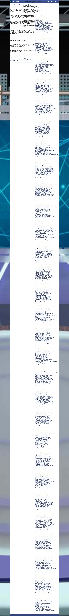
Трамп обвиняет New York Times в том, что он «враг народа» (44, 231)
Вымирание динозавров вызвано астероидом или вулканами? (44, 567)
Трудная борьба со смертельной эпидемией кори (42, 583)
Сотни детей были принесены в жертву (41, 53)
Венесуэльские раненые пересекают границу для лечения (43, 297)
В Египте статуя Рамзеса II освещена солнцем (42, 395)
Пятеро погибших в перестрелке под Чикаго (41, 394)
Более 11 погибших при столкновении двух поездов (42, 107)
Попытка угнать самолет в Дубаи (40, 358)
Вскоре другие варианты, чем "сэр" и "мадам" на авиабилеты (44, 169)
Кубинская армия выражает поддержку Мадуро (42, 132)
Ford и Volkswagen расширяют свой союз (41, 591)
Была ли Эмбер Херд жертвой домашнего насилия (42, 434)
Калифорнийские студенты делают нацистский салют (43, 381)
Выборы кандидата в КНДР (39, 165)
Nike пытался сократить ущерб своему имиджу (42, 475)
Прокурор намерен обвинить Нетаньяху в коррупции (43, 377)
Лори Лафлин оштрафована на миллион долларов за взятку (44, 313)
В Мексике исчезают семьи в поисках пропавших (42, 426)
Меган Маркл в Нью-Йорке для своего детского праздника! (43, 322)
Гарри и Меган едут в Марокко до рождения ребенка (43, 363)
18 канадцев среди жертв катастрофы (40, 549)
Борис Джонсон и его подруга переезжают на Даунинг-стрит (44, 375)
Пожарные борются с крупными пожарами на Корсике (43, 164)
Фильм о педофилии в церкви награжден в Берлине (42, 474)
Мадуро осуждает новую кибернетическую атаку (42, 467)
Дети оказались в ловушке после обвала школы (42, 42)
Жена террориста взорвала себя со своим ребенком (43, 205)
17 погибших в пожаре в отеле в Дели (40, 233)
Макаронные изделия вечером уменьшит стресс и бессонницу (44, 65)
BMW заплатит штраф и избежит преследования (42, 418)
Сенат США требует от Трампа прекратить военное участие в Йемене (45, 206)
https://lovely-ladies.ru (19, 59)
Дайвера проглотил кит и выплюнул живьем (41, 444)
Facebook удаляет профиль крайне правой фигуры (42, 463)
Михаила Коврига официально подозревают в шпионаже (43, 30)
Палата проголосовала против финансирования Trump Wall (44, 579)
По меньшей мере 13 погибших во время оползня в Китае (43, 352)
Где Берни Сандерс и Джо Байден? (40, 80)
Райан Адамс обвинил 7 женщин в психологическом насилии (44, 522)
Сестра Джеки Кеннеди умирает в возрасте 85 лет (42, 149)
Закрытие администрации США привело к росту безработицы (44, 560)
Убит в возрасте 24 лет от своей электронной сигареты (43, 360)
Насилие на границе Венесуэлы (40, 527)
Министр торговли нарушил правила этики (41, 24)
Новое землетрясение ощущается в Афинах (41, 314)
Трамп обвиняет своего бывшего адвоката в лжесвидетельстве (44, 194)
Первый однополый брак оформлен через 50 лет (42, 122)
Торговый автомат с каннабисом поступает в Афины (43, 541)
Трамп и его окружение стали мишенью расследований (43, 487)
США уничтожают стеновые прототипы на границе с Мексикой (44, 528)
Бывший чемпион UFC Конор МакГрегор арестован (42, 63)
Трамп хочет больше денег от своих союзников (42, 69)
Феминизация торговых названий (40, 608)
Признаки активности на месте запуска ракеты (42, 273)
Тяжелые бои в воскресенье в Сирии (40, 566)
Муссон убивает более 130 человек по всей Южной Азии (43, 561)
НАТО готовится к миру (38, 605)
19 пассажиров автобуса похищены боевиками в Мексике (43, 27)
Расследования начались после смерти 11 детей (42, 61)
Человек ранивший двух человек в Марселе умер (42, 274)
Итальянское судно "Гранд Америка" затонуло (42, 87)
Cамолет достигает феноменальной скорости (42, 339)
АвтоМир (58, 1)
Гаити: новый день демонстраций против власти (42, 425)
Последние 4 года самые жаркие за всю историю (42, 290)
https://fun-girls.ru (24, 57)
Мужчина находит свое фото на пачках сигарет (42, 258)
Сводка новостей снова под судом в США (41, 443)
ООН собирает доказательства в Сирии (41, 354)
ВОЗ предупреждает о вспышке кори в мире (41, 330)
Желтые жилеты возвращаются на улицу (41, 148)
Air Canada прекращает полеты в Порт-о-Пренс (42, 68)
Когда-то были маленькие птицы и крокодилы (42, 342)
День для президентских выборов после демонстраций (43, 173)
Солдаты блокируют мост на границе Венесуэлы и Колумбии (44, 465)
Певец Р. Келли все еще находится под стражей (42, 479)
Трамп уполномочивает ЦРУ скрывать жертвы (42, 131)
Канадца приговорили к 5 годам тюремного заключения (43, 62)
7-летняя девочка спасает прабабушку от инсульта (42, 133)
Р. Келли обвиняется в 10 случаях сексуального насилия (43, 188)
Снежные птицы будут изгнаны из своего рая (41, 529)
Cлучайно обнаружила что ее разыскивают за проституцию (44, 60)
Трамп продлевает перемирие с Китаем (41, 414)
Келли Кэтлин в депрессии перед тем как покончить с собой (44, 49)
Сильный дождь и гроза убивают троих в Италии (42, 405)
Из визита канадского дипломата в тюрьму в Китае (42, 351)
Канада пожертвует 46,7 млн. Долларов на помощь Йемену (44, 397)
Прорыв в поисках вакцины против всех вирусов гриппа (43, 196)
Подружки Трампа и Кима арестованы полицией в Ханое (43, 187)
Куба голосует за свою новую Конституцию (41, 436)
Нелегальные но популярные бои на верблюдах (42, 214)
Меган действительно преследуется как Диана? (42, 45)
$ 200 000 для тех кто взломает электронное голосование (43, 226)
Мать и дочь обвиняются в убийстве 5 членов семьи (43, 291)
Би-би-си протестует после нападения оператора (42, 86)
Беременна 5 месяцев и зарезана (40, 102)
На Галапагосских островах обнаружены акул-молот (43, 589)
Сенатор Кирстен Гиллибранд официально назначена (43, 437)
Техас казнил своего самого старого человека (42, 193)
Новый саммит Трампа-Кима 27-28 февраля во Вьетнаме (43, 456)
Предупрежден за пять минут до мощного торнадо (42, 477)
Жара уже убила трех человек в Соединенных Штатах (43, 145)
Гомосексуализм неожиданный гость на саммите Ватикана (44, 25)
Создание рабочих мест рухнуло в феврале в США (42, 461)
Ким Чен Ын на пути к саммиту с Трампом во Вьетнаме (43, 106)
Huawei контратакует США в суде (40, 581)
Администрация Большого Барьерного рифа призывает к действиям (45, 108)
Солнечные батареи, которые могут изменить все (42, 113)
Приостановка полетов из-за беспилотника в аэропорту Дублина (44, 590)
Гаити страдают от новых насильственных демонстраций (43, 460)
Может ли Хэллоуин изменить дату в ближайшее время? (43, 192)
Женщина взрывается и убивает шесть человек (42, 585)
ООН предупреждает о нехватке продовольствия (42, 550)
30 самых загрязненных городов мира (40, 442)
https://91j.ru (31, 59)
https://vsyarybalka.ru (13, 56)
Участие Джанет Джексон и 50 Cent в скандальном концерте (44, 270)
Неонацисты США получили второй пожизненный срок (43, 163)
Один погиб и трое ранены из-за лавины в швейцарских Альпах (44, 374)
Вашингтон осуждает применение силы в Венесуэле (43, 383)
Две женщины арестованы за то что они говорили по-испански (44, 105)
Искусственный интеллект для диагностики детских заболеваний (44, 481)
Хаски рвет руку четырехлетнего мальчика (41, 402)
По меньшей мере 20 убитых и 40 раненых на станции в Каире (44, 276)
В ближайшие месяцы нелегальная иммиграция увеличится (44, 396)
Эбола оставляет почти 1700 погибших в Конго (42, 417)
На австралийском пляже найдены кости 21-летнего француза (44, 558)
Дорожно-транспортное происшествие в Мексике (42, 272)
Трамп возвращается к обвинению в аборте (41, 380)
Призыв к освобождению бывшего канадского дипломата (43, 520)
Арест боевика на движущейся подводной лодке (42, 190)
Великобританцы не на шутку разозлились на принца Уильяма (44, 216)
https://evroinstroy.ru (30, 58)
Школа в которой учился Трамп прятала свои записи (43, 382)
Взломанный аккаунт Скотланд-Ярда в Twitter (42, 130)
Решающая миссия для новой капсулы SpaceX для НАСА (43, 359)
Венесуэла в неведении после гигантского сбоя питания (43, 47)
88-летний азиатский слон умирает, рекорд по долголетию (43, 413)
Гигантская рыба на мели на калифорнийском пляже (43, 215)
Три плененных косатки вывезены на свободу (42, 592)
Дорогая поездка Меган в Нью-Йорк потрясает (42, 371)
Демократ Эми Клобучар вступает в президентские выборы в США (45, 228)
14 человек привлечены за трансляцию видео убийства (43, 104)
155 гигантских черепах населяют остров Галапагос (42, 486)
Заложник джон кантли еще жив (40, 364)
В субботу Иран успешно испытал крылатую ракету (42, 343)
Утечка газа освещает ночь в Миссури (40, 362)
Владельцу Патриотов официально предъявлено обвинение (44, 184)
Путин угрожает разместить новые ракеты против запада (43, 253)
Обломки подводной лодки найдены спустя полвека (42, 31)
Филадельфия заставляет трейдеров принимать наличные (43, 378)
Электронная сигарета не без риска (40, 457)
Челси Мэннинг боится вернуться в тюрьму (41, 83)
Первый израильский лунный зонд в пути (41, 92)
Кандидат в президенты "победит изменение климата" (43, 82)
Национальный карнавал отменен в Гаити (41, 66)
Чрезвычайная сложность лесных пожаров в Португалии (43, 335)
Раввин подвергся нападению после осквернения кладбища (44, 195)
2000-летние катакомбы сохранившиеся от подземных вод (44, 523)
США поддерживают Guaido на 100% (40, 509)
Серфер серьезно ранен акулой (40, 500)
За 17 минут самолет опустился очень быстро (42, 435)
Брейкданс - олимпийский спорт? (40, 155)
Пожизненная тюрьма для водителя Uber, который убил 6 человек (45, 237)
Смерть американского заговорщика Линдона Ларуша (43, 259)
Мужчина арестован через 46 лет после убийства (42, 571)
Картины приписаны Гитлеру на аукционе (41, 419)
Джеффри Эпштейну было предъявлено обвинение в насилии (44, 217)
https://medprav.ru (12, 59)
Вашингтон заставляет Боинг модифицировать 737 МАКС (43, 519)
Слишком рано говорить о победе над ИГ (41, 46)
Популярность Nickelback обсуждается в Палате (42, 257)
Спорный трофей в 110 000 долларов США (41, 506)
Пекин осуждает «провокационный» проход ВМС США (43, 172)
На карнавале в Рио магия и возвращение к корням (42, 292)
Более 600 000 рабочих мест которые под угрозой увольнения (44, 309)
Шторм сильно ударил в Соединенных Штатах (42, 441)
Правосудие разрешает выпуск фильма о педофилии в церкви (44, 587)
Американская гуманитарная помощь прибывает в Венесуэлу (44, 229)
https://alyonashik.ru (26, 59)
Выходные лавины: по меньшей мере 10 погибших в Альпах (44, 539)
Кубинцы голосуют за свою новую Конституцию (42, 311)
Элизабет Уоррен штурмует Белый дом (41, 484)
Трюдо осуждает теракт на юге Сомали (41, 260)
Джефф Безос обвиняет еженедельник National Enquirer (43, 85)
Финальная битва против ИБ (39, 235)
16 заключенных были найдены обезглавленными (42, 129)
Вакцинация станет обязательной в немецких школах (43, 251)
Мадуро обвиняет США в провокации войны (41, 101)
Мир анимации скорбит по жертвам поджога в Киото (43, 50)
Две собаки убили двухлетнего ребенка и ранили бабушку (43, 271)
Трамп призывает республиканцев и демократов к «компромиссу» (45, 301)
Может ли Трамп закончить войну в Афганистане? (42, 340)
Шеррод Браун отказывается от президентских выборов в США (44, 319)
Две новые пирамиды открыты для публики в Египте (43, 112)
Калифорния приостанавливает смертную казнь (42, 498)
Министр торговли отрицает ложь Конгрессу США (42, 353)
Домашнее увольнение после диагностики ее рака (42, 483)
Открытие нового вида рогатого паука (40, 70)
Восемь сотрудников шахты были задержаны (42, 236)
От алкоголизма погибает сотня (39, 336)
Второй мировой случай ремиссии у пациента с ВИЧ (43, 329)
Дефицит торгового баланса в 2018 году (41, 312)
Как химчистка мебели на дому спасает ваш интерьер (18, 62)
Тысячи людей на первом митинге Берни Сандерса (42, 127)
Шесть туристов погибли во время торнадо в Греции (43, 565)
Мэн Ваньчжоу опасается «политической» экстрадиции (43, 246)
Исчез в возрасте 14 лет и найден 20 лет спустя (42, 612)
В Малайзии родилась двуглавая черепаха (41, 211)
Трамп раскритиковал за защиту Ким (40, 151)
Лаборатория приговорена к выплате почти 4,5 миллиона (43, 310)
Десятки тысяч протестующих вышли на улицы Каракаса (43, 525)
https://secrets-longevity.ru (17, 57)
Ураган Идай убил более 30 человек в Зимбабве (42, 300)
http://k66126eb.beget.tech (14, 60)
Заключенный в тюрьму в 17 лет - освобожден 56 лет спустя (44, 420)
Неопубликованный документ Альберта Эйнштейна (42, 51)
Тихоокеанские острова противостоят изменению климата (43, 225)
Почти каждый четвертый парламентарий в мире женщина (44, 569)
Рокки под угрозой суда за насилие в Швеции (41, 294)
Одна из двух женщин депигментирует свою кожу (42, 495)
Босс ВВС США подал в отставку (40, 212)
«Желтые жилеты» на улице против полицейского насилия (44, 40)
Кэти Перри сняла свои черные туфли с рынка (42, 485)
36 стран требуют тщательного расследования (42, 207)
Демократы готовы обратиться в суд (40, 239)
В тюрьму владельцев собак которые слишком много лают (43, 254)
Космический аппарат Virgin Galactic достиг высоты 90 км (43, 103)
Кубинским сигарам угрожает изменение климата (42, 607)
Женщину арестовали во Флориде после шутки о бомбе (43, 540)
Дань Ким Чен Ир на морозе (39, 582)
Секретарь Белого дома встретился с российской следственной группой (45, 321)
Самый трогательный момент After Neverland (41, 176)
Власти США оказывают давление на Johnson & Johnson (43, 91)
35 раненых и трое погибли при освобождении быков (43, 210)
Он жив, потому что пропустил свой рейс (41, 499)
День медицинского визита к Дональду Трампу (42, 584)
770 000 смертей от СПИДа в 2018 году (41, 18)
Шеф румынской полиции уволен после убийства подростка (44, 379)
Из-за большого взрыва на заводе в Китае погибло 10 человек (44, 403)
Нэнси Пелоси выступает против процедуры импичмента (43, 279)
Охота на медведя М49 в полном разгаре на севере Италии (44, 186)
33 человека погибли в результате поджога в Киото (42, 400)
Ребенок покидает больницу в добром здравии (42, 464)
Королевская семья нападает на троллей (41, 94)
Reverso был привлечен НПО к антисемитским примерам (43, 269)
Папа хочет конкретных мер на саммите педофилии (42, 563)
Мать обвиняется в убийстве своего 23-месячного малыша (44, 26)
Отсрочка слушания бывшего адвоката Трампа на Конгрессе (44, 504)
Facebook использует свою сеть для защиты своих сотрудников (44, 170)
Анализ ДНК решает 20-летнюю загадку (41, 72)
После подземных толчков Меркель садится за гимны (43, 28)
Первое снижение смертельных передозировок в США (43, 209)
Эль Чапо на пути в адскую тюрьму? (40, 247)
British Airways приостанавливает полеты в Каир (42, 599)
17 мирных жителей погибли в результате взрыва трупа (43, 281)
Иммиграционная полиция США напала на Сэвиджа (43, 516)
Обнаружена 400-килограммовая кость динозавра (42, 547)
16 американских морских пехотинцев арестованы (42, 81)
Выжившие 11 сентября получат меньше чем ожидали (43, 446)
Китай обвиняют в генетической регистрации (41, 544)
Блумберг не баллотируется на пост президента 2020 (43, 293)
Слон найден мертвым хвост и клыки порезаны (42, 439)
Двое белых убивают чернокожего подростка (41, 318)
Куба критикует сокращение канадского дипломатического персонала (45, 568)
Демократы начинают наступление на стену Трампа (43, 333)
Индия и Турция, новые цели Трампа (40, 280)
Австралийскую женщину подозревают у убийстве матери (43, 545)
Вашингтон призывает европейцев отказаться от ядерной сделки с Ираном (46, 230)
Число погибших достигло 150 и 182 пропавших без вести (43, 578)
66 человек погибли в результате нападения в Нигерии (43, 41)
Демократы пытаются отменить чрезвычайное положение (43, 459)
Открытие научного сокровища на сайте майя (42, 93)
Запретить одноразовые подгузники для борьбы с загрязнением (44, 255)
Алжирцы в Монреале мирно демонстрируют (41, 562)
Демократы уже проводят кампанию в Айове (41, 588)
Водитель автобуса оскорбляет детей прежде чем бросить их (44, 331)
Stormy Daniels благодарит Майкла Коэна (41, 185)
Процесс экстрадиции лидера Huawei (40, 580)
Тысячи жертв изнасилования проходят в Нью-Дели (43, 43)
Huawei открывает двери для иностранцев (41, 399)
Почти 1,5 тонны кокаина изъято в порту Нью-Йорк (42, 249)
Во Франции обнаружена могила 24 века (41, 356)
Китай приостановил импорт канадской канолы (42, 125)
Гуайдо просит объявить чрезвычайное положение (42, 423)
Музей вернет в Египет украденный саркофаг (42, 480)
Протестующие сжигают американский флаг (41, 392)
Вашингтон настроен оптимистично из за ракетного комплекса (44, 524)
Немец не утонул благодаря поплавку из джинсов (42, 128)
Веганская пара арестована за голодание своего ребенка (43, 289)
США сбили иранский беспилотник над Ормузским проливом (44, 586)
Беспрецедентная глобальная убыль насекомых (42, 570)
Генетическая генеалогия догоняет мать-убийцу (42, 175)
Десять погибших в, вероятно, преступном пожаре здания (43, 20)
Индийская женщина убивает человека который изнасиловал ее (44, 603)
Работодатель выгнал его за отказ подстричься (42, 501)
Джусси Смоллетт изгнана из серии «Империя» (42, 208)
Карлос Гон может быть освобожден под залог (42, 248)
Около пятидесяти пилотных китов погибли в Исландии (43, 299)
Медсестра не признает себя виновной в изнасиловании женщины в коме (46, 198)
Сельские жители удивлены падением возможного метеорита (44, 478)
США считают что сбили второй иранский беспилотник (43, 440)
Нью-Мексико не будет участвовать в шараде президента (43, 134)
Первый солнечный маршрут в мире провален (42, 546)
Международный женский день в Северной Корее (42, 308)
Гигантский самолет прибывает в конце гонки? (42, 445)
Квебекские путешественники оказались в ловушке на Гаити (44, 601)
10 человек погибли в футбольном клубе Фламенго (42, 424)
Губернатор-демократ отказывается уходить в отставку (43, 71)
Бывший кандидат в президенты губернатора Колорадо (43, 114)
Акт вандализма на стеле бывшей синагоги (41, 462)
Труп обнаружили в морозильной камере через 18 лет (43, 438)
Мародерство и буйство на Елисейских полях (42, 109)
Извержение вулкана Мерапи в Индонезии (41, 22)
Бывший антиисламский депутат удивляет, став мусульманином (44, 73)
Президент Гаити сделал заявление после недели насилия (44, 458)
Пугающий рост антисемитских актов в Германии (42, 32)
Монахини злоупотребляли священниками (41, 611)
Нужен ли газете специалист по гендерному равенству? (43, 338)
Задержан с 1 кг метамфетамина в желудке (41, 357)
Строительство (53, 1)
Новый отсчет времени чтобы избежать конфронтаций (43, 496)
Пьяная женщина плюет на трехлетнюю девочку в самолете (44, 391)
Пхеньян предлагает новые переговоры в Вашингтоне (43, 421)
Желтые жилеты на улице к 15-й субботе (41, 341)
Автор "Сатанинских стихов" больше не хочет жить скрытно (44, 401)
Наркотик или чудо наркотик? (39, 252)
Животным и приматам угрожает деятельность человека (43, 48)
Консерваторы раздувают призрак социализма (42, 606)
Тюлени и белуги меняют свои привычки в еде (42, 384)
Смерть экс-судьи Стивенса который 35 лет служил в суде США (44, 64)
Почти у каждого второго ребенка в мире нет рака (42, 44)
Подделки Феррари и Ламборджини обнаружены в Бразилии (44, 166)
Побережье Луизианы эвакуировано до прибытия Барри (43, 275)
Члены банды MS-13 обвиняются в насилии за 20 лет (43, 542)
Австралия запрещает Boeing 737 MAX (41, 124)
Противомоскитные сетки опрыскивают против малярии (43, 267)
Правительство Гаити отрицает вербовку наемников (43, 277)
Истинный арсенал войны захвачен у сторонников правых (43, 153)
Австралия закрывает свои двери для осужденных (42, 84)
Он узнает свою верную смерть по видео (41, 334)
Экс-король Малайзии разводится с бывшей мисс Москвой (43, 497)
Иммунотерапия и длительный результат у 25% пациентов (43, 415)
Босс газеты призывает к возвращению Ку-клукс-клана (43, 526)
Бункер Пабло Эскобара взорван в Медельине (42, 174)
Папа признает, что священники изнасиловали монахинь (43, 110)
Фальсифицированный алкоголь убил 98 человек (42, 191)
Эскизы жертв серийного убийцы (40, 557)
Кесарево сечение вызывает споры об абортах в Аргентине (44, 538)
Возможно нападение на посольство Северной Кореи (43, 296)
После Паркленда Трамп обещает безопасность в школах (43, 602)
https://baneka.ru (19, 58)
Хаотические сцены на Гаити (39, 146)
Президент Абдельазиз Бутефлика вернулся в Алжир (43, 136)
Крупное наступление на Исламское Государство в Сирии (43, 227)
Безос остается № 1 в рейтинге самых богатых (42, 476)
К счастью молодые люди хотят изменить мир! (42, 39)
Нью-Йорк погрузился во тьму (39, 564)
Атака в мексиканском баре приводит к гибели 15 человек (43, 332)
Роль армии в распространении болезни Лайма (42, 268)
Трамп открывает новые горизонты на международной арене (44, 167)
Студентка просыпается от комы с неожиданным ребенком (44, 171)
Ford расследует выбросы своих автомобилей (42, 90)
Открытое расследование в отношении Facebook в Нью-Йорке (44, 150)
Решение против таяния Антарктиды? (40, 604)
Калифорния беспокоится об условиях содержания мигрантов (44, 156)
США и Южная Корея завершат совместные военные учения (44, 168)
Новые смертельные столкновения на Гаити (41, 416)
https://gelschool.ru (13, 58)
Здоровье (47, 1)
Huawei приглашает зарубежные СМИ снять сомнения (43, 412)
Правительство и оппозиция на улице (40, 143)
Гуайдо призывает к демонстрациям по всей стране (42, 559)
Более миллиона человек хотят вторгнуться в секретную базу (44, 398)
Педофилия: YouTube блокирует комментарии (42, 256)
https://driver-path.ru (25, 56)
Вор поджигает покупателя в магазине (40, 218)
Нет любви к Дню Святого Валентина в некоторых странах (43, 123)
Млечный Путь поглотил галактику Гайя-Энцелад (42, 317)
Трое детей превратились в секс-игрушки (41, 278)
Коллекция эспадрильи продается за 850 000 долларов (43, 447)
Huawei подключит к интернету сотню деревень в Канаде (43, 548)
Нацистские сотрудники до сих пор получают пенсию (43, 135)
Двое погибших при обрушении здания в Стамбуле (42, 505)
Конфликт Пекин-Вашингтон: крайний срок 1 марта (42, 19)
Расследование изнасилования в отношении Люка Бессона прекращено (46, 361)
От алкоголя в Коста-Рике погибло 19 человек (42, 600)
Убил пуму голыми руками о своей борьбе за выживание (43, 197)
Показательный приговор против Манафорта (41, 508)
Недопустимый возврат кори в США (40, 488)
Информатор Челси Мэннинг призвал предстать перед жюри (44, 234)
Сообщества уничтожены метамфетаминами (41, 298)
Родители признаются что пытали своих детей (42, 482)
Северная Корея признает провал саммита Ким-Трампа (43, 29)
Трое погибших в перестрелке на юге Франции (42, 67)
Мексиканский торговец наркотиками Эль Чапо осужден (43, 503)
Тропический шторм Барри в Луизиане (41, 355)
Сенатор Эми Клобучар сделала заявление (41, 393)
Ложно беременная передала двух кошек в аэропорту (43, 543)
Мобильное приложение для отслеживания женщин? (43, 404)
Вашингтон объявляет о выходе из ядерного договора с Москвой (44, 610)
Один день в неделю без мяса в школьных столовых (43, 609)
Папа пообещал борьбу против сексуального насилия (43, 288)
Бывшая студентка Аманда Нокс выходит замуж (42, 52)
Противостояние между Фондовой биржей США (42, 422)
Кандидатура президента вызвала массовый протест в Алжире (44, 250)
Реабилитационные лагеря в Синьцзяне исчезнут (42, 455)
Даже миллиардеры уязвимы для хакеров (41, 144)
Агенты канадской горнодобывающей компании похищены (44, 502)
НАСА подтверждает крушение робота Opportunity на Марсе (44, 23)
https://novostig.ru (19, 56)
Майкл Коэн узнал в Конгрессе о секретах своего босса (43, 320)
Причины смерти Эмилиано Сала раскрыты (41, 238)
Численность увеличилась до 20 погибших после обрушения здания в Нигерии (46, 433)
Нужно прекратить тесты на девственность (41, 350)
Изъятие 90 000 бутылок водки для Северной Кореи (43, 89)
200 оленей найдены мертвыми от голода (41, 115)
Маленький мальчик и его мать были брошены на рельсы (43, 147)
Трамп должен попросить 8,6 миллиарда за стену (42, 376)
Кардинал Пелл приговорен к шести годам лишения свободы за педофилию (46, 154)
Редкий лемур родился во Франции (40, 232)
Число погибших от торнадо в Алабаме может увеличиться (44, 88)
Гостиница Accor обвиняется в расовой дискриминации (43, 507)
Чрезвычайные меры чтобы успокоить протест (42, 126)
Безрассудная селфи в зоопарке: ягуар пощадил (42, 521)
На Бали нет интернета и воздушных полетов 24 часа (43, 152)
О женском (43, 2)
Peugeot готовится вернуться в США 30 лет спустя (42, 111)
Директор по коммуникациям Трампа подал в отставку (43, 177)
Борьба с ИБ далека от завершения (40, 295)
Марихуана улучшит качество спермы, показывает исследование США (45, 337)
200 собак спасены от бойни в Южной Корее (41, 466)
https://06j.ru (24, 58)
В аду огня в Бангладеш (38, 213)
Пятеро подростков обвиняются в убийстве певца (42, 189)
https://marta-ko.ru (30, 57)
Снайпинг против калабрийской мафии (41, 454)
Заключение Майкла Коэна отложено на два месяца (43, 21)
